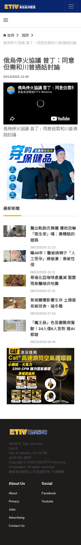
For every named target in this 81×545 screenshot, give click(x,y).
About (13, 493)
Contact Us (17, 525)
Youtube (47, 501)
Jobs (12, 509)
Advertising (17, 517)
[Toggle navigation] (71, 6)
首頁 (10, 35)
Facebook (49, 493)
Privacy (14, 501)
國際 (25, 35)
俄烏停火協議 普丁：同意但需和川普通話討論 (39, 43)
